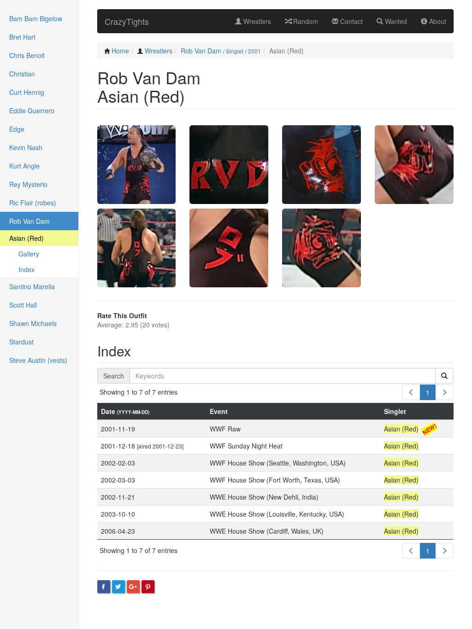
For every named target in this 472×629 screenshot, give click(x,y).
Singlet (234, 51)
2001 (254, 51)
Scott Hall (23, 304)
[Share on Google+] (133, 586)
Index (26, 269)
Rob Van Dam (201, 50)
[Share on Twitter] (118, 586)
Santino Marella (32, 286)
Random (304, 21)
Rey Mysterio (28, 184)
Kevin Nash (25, 147)
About (436, 21)
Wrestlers (256, 21)
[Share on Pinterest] (148, 586)
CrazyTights (127, 21)
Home (120, 50)
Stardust (21, 341)
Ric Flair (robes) (32, 202)
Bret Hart (22, 36)
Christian (22, 73)
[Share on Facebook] (103, 586)
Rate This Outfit (122, 315)
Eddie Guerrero (31, 110)
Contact (350, 21)
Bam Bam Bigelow (35, 18)
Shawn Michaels (33, 323)
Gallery (28, 253)
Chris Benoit (27, 55)
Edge (16, 129)
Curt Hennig (26, 92)
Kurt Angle (24, 165)
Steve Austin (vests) (38, 360)
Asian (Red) (26, 238)
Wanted (395, 21)
